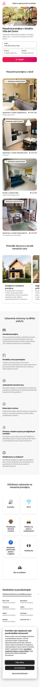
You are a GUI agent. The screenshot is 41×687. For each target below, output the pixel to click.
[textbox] (11, 53)
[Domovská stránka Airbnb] (4, 3)
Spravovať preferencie (20, 673)
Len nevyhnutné (19, 668)
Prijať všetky (19, 662)
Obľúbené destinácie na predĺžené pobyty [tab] (17, 594)
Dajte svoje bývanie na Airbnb (24, 3)
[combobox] (19, 45)
